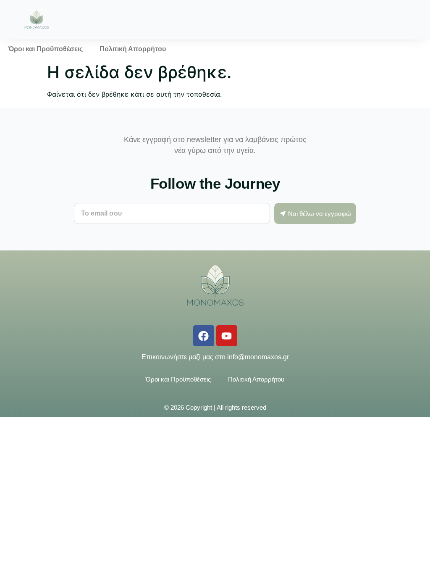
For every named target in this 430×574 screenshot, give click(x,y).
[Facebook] (203, 335)
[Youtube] (226, 335)
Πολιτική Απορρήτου (133, 49)
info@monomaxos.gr (258, 357)
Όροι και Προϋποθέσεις (45, 49)
